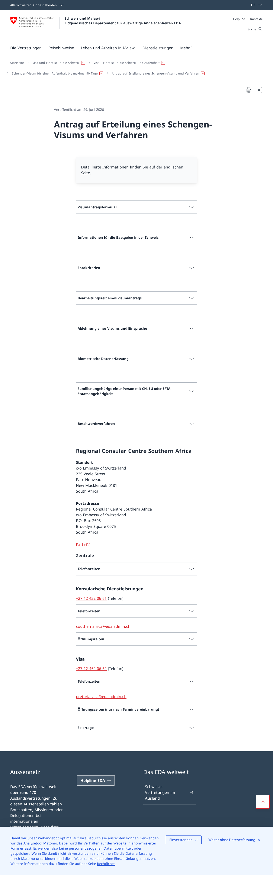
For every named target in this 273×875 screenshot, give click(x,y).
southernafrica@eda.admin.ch (103, 626)
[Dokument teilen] (259, 90)
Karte (81, 544)
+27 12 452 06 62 (91, 668)
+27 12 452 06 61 (91, 598)
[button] (26, 48)
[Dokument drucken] (248, 90)
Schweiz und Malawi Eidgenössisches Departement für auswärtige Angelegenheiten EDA (123, 20)
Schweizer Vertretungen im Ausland (160, 792)
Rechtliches (106, 863)
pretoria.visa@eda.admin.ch (101, 696)
